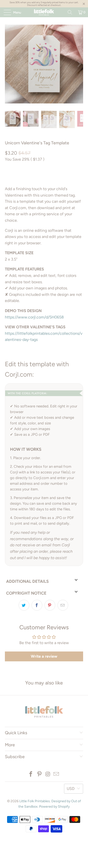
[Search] (70, 12)
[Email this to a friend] (62, 605)
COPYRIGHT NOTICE (26, 593)
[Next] (78, 64)
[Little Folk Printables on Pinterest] (39, 774)
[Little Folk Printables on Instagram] (48, 774)
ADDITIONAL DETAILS (27, 581)
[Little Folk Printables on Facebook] (31, 774)
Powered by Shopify (54, 806)
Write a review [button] (44, 656)
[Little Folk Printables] (44, 12)
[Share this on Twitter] (24, 605)
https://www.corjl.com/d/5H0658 (34, 317)
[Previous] (9, 64)
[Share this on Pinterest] (49, 605)
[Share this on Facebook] (37, 605)
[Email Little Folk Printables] (56, 774)
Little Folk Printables (34, 801)
